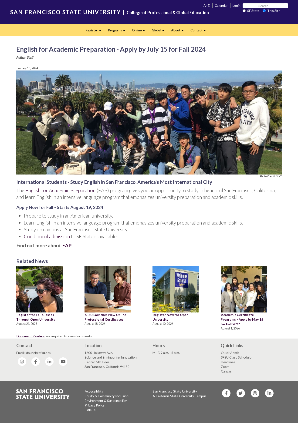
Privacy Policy (95, 405)
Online (140, 31)
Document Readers (31, 336)
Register (95, 31)
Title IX (90, 410)
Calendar (221, 5)
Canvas (226, 371)
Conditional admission (47, 236)
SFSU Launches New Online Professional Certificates (105, 317)
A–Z (206, 5)
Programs (118, 31)
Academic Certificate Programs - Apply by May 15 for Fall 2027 (242, 319)
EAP (66, 245)
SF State (253, 11)
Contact (199, 31)
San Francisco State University (175, 391)
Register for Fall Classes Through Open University (35, 317)
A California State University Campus (180, 396)
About (179, 31)
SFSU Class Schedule (236, 357)
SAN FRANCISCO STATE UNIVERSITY (65, 12)
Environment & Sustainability (106, 401)
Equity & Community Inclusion (107, 396)
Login (236, 5)
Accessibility (94, 391)
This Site (273, 11)
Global (160, 31)
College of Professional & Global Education (168, 12)
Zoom (225, 367)
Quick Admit (230, 353)
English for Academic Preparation (60, 190)
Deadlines (228, 362)
